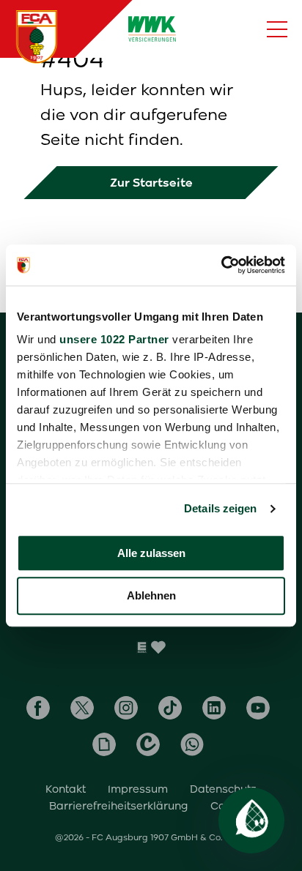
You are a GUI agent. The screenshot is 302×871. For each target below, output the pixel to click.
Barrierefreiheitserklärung (118, 805)
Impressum (138, 789)
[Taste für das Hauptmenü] (277, 29)
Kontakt (65, 789)
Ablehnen (151, 596)
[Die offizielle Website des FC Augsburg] (37, 37)
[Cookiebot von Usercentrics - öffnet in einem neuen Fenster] (221, 264)
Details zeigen (220, 508)
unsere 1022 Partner (114, 339)
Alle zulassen (151, 553)
